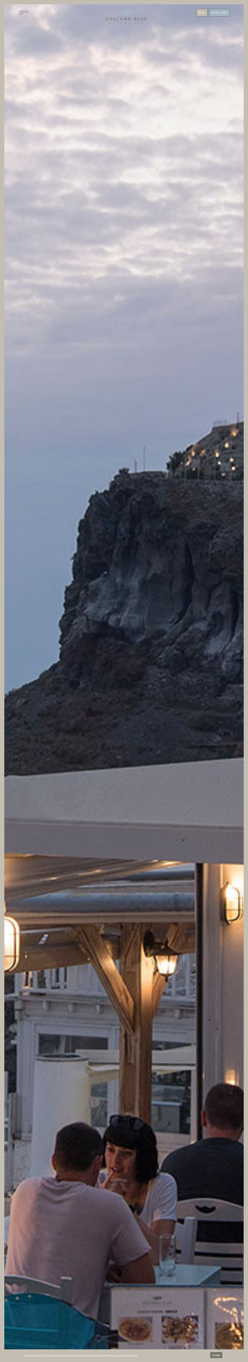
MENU (202, 12)
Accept (216, 1355)
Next (157, 685)
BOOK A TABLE (219, 12)
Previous (91, 685)
